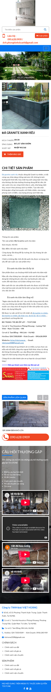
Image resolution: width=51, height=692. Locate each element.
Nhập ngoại (20, 147)
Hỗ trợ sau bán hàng (12, 474)
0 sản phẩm (43, 36)
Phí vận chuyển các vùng (14, 484)
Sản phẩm (14, 70)
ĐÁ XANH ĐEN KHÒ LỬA (13, 430)
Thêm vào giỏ (14, 154)
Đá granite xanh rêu (10, 174)
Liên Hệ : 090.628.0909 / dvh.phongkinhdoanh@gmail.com (20, 39)
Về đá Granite (9, 477)
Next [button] (47, 398)
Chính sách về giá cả (13, 651)
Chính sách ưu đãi (12, 647)
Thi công (7, 486)
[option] (25, 416)
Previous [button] (41, 398)
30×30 (16, 140)
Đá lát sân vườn (22, 144)
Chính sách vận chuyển (13, 481)
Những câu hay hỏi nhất (13, 472)
